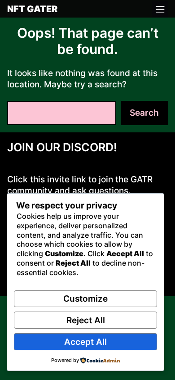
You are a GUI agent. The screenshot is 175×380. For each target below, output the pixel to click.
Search (144, 113)
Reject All (85, 320)
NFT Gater (32, 9)
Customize (85, 299)
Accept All (85, 342)
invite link (66, 179)
